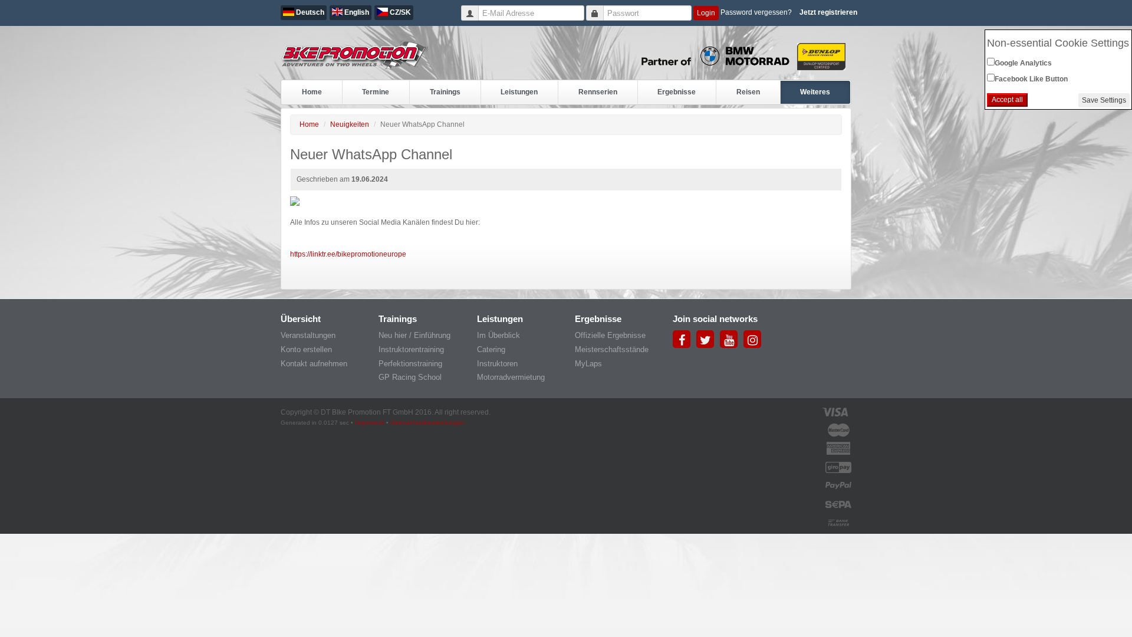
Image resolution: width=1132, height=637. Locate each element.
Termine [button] (375, 92)
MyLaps (588, 363)
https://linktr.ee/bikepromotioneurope (348, 254)
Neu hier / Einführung (414, 335)
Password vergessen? (756, 12)
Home (312, 92)
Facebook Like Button (1031, 79)
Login (706, 13)
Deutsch (309, 12)
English (356, 12)
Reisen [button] (748, 92)
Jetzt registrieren (828, 12)
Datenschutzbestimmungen (427, 422)
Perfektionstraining (410, 363)
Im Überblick (498, 335)
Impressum (369, 422)
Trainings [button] (445, 92)
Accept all (1007, 100)
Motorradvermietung (511, 377)
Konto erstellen (306, 349)
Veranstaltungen (308, 335)
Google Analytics (1023, 63)
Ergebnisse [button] (676, 92)
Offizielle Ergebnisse (610, 335)
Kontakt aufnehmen (314, 363)
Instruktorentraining (411, 349)
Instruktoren (497, 363)
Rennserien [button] (597, 92)
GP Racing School (410, 377)
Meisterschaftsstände (612, 349)
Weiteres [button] (815, 92)
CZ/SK (399, 12)
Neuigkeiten (349, 124)
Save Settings (1104, 100)
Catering (491, 349)
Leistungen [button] (519, 92)
